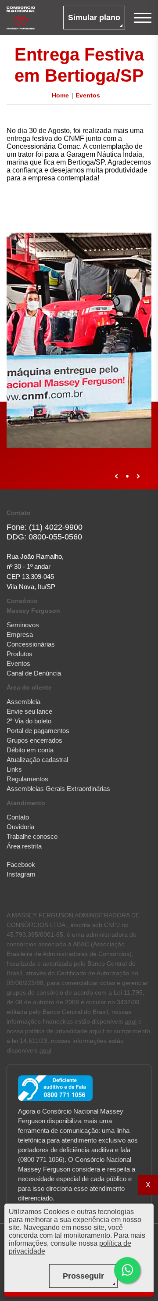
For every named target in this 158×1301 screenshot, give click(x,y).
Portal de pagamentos (38, 730)
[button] (127, 1270)
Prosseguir (83, 1276)
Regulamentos (27, 779)
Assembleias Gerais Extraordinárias (58, 788)
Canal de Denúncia (34, 673)
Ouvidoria (20, 826)
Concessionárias (31, 644)
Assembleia (23, 701)
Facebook (21, 864)
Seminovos (23, 625)
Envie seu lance (29, 711)
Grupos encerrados (34, 740)
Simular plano (94, 17)
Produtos (19, 654)
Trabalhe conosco (32, 836)
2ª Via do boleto (29, 721)
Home (60, 95)
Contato (18, 817)
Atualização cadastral (37, 759)
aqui (130, 1021)
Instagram (21, 874)
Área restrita (24, 846)
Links (14, 769)
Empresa (20, 634)
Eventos (87, 95)
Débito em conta (30, 750)
